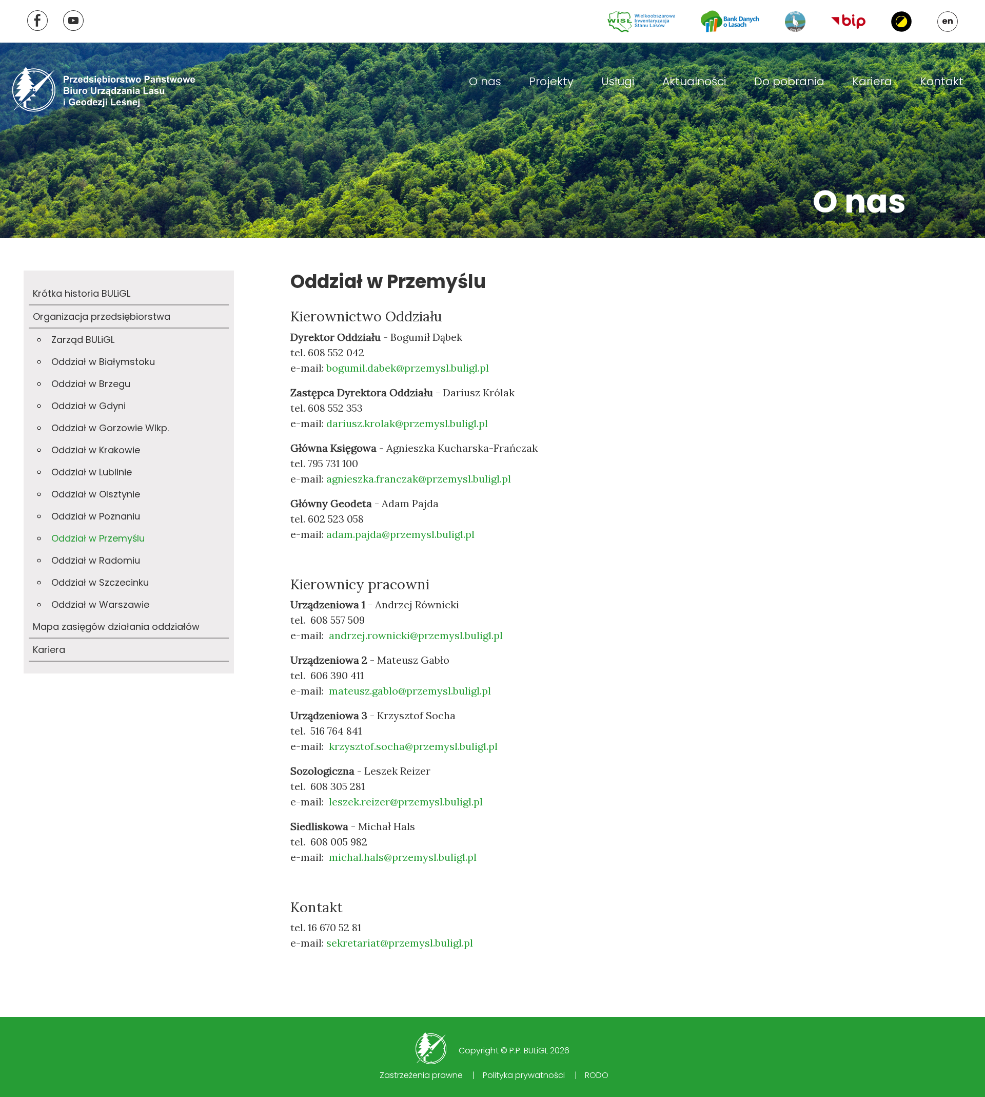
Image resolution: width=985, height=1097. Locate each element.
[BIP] (848, 21)
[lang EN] (947, 21)
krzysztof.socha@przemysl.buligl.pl (413, 746)
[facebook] (37, 20)
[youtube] (73, 20)
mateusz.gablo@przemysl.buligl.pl (410, 690)
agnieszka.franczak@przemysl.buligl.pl (418, 478)
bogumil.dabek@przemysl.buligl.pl (407, 367)
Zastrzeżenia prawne (421, 1075)
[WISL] (641, 21)
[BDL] (730, 21)
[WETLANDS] (795, 21)
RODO (596, 1075)
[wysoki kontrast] (901, 21)
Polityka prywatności (524, 1075)
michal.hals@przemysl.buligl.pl (403, 857)
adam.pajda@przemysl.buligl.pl (400, 534)
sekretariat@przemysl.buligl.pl (399, 942)
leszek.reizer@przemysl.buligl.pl (406, 801)
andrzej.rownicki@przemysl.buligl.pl (416, 635)
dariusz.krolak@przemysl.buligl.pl (407, 423)
